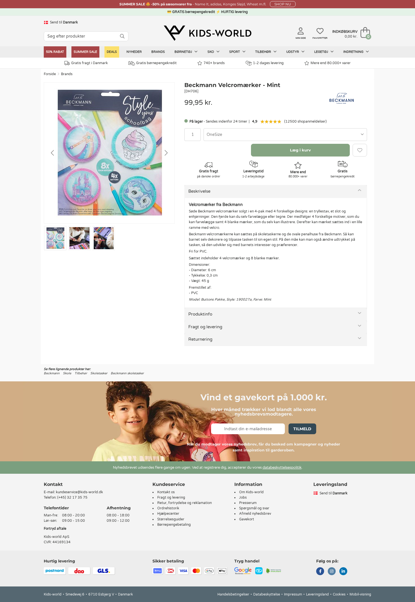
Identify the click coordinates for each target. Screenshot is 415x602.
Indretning (353, 52)
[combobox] (285, 134)
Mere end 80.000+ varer (331, 63)
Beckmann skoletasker (127, 373)
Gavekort (246, 519)
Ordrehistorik (168, 508)
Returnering (200, 339)
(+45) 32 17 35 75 (72, 497)
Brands (158, 52)
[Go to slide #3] (104, 238)
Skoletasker (98, 373)
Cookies (339, 594)
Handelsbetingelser (233, 594)
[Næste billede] (166, 153)
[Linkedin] (343, 572)
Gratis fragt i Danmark (89, 63)
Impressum (293, 594)
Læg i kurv (300, 150)
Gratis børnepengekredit (156, 63)
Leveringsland (317, 594)
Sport (235, 52)
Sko (211, 52)
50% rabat (55, 52)
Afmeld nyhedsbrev (255, 514)
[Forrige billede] (53, 153)
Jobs (243, 497)
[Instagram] (332, 572)
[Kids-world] (207, 33)
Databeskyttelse (266, 594)
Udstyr (293, 52)
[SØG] (122, 36)
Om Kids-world (251, 492)
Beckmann (52, 373)
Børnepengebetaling (174, 525)
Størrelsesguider (170, 519)
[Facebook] (320, 572)
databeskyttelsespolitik (282, 467)
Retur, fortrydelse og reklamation (184, 503)
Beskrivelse (199, 191)
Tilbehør (263, 52)
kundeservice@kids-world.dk (79, 492)
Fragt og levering (205, 326)
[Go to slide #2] (79, 238)
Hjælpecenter (168, 514)
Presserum (248, 503)
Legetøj (321, 52)
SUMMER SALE (85, 52)
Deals (112, 52)
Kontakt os (166, 492)
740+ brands (214, 63)
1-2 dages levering (268, 63)
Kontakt (53, 484)
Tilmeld (302, 428)
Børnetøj (183, 52)
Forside (50, 74)
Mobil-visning (360, 594)
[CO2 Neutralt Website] (273, 571)
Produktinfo (200, 314)
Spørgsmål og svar (254, 508)
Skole (67, 373)
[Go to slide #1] (55, 238)
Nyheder (134, 52)
